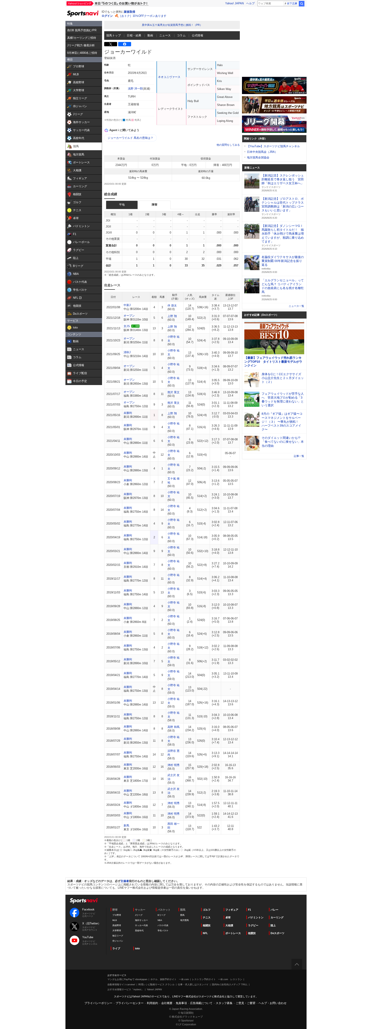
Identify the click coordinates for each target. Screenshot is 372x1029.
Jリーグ (139, 915)
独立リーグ (117, 936)
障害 (154, 204)
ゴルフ (207, 909)
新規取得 (129, 11)
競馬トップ (113, 35)
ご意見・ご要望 (245, 1003)
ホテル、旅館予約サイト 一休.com (169, 979)
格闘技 (207, 925)
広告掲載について (201, 1003)
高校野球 (116, 925)
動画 (150, 35)
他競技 (252, 933)
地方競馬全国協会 (258, 157)
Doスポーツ (277, 933)
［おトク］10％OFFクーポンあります (142, 15)
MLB (114, 920)
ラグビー (253, 925)
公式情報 (197, 35)
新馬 (126, 825)
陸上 (273, 925)
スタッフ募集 (224, 1003)
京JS (127, 326)
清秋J (127, 352)
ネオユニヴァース (169, 77)
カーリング (277, 917)
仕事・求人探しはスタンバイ (193, 984)
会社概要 (166, 1003)
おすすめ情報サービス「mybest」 (125, 989)
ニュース (165, 35)
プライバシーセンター (130, 1003)
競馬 (182, 915)
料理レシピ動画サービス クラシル (156, 984)
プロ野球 (116, 915)
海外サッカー (141, 920)
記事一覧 (299, 456)
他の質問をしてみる (228, 144)
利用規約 (152, 1003)
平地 (122, 204)
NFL (205, 933)
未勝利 (128, 413)
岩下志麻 (292, 3)
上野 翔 (172, 316)
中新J (127, 305)
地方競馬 (184, 920)
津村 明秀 (173, 765)
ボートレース (233, 933)
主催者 (125, 881)
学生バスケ (163, 930)
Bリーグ (162, 915)
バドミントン (256, 917)
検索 (301, 3)
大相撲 (229, 925)
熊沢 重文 (173, 392)
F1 (249, 909)
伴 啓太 (172, 305)
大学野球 (116, 930)
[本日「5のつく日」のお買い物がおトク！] (117, 3)
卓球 (228, 917)
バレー (274, 909)
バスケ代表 (163, 925)
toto (137, 948)
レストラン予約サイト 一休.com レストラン (217, 979)
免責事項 (181, 1003)
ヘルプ (250, 3)
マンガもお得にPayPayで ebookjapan (127, 979)
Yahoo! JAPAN (234, 3)
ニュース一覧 (296, 306)
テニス (207, 917)
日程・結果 (134, 35)
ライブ (116, 948)
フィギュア (231, 909)
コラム (181, 35)
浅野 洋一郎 (135, 88)
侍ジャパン (117, 941)
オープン (129, 315)
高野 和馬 (173, 727)
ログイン (107, 15)
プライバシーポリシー (98, 1003)
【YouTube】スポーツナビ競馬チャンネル (273, 146)
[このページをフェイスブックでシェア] (124, 44)
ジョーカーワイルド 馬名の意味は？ (130, 137)
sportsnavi (84, 901)
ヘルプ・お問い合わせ (273, 1003)
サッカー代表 (141, 925)
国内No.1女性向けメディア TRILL (230, 984)
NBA (160, 920)
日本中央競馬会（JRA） (262, 151)
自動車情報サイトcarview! (121, 984)
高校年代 (139, 930)
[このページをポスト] (110, 44)
